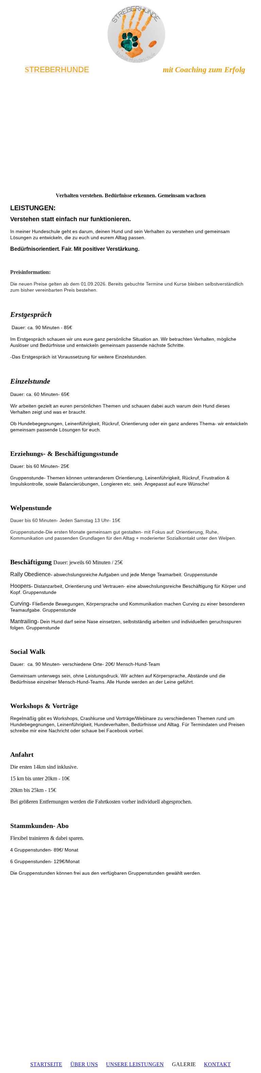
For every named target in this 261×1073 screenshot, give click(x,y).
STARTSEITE (46, 1064)
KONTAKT (217, 1064)
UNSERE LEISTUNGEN (135, 1064)
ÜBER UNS (84, 1064)
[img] (131, 34)
